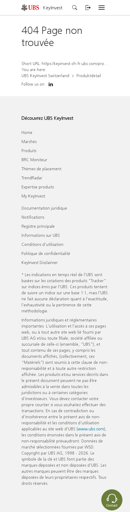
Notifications (32, 217)
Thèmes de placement (41, 168)
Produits (28, 150)
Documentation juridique (44, 208)
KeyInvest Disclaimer (39, 262)
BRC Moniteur (34, 159)
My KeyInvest (33, 196)
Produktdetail (88, 75)
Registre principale (38, 226)
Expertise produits (37, 187)
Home (26, 132)
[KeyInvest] (32, 7)
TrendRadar (31, 178)
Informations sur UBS (40, 235)
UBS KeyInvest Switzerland (45, 75)
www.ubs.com (91, 429)
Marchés (29, 141)
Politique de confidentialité (45, 253)
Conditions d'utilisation (42, 244)
